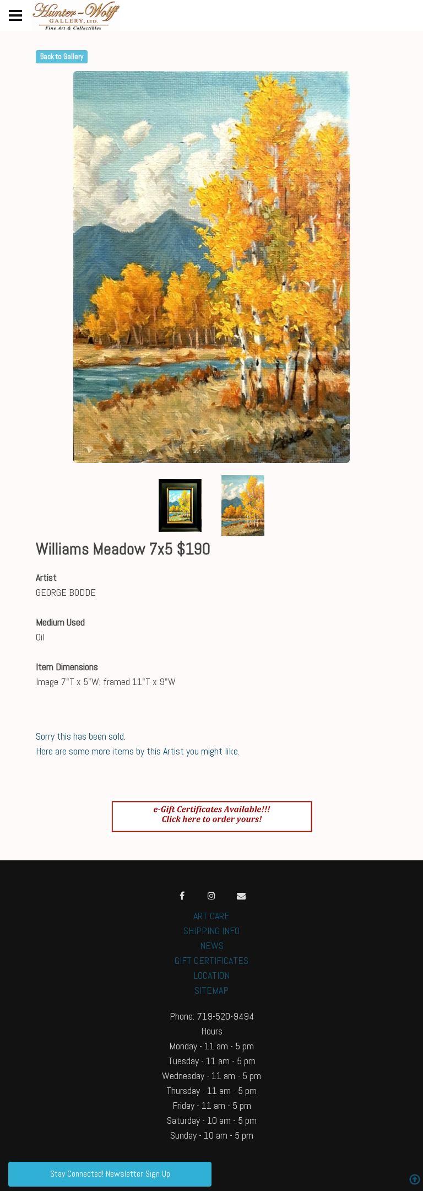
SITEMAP (211, 990)
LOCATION (212, 975)
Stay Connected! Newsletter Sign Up (110, 1173)
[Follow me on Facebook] (181, 895)
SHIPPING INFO (211, 930)
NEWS (212, 945)
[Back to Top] (414, 1180)
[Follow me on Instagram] (211, 895)
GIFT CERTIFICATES (211, 960)
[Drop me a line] (241, 895)
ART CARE (211, 915)
